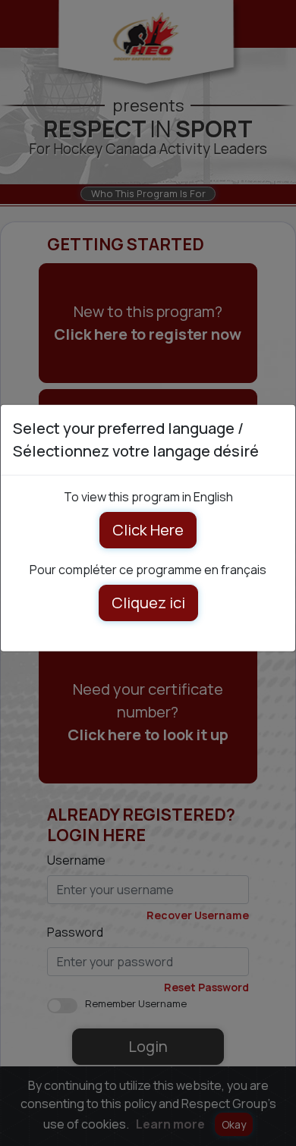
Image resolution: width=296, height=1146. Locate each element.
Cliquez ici (148, 602)
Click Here (148, 530)
